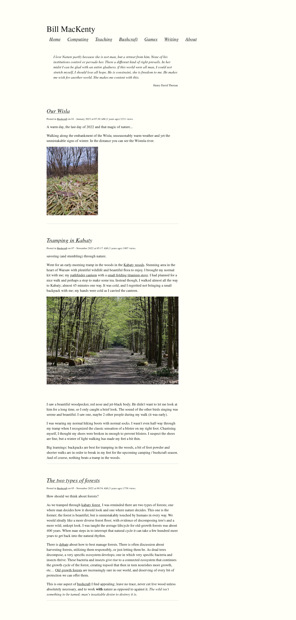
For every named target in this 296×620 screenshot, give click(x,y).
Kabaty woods (134, 264)
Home (55, 39)
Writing (171, 39)
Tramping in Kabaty (69, 240)
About (191, 39)
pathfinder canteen (83, 275)
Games (151, 39)
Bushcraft (128, 39)
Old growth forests (68, 570)
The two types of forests (73, 480)
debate (64, 544)
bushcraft (84, 583)
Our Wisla (58, 110)
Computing (78, 39)
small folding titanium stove (128, 275)
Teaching (103, 39)
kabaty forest (91, 504)
